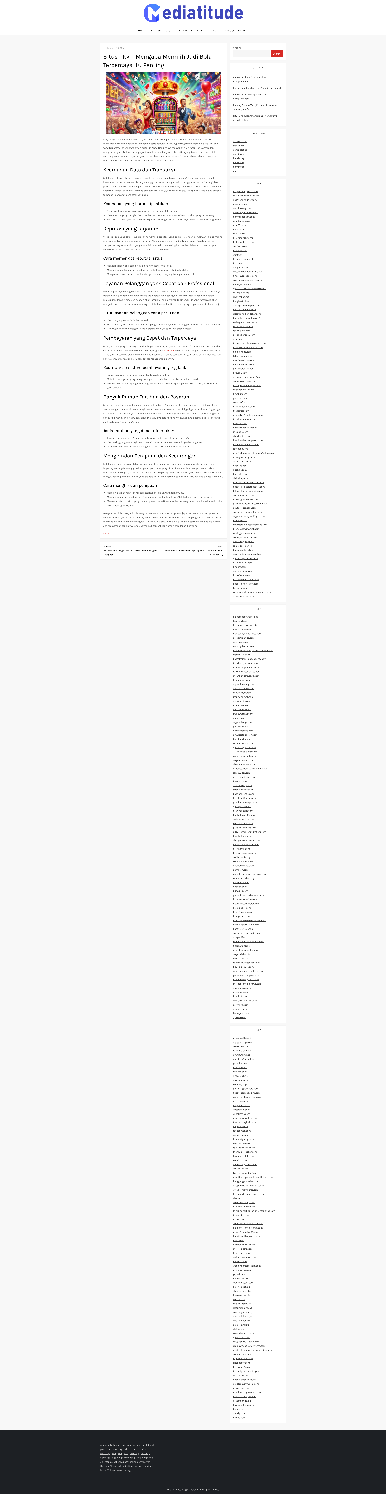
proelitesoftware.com (244, 827)
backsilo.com (240, 474)
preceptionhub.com (244, 637)
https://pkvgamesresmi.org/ (116, 1470)
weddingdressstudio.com (247, 1265)
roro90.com (239, 225)
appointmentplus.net (244, 1379)
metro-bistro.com (242, 1248)
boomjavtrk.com (242, 1013)
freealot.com (240, 781)
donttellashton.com (244, 216)
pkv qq (116, 1466)
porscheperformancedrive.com (250, 874)
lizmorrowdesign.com (245, 899)
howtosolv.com (241, 1253)
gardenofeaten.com (243, 368)
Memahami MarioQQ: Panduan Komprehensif (250, 79)
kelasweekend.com (243, 1404)
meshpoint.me (241, 292)
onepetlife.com (241, 937)
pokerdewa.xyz (241, 1324)
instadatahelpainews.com (247, 983)
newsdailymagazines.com (247, 633)
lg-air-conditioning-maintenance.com (254, 1210)
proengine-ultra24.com (245, 1232)
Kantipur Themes (209, 1489)
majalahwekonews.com (246, 195)
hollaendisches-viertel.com (248, 1227)
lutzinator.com (241, 882)
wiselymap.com (241, 1113)
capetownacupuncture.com (248, 271)
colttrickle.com (241, 1046)
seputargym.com (242, 692)
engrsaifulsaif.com (243, 760)
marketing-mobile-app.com (248, 415)
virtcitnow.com (241, 1109)
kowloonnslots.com (244, 1156)
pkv (102, 1449)
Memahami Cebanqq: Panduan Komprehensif (250, 96)
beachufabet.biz (242, 945)
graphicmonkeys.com (245, 802)
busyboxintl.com (242, 301)
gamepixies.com (242, 806)
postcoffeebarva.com (244, 309)
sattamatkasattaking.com (247, 933)
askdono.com (240, 1080)
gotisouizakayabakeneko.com (249, 288)
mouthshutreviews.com (246, 675)
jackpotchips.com (243, 823)
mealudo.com (240, 431)
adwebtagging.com (243, 541)
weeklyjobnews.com (244, 533)
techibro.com (240, 1160)
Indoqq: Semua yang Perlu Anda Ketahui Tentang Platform (255, 107)
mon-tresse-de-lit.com (245, 949)
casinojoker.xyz (241, 1320)
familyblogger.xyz (242, 836)
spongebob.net (241, 296)
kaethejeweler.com (243, 928)
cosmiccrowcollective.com (247, 280)
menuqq (104, 1445)
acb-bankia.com (242, 461)
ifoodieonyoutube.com (245, 663)
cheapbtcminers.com (244, 764)
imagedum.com (241, 916)
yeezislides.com (241, 642)
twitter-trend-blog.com (245, 1172)
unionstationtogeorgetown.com (250, 768)
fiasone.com (240, 423)
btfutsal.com (240, 1067)
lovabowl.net (240, 620)
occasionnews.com (243, 571)
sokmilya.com (240, 1004)
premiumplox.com (243, 1269)
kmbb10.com (240, 393)
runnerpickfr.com (242, 1050)
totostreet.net (240, 705)
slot (139, 1445)
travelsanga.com (242, 1366)
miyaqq (139, 1466)
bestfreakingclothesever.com (249, 486)
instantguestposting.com (247, 1371)
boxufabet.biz (240, 958)
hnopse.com (240, 566)
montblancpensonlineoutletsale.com (253, 1177)
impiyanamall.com (243, 696)
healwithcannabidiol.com (247, 903)
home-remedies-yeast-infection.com (253, 650)
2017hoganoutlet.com (245, 199)
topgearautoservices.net (246, 962)
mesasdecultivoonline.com (248, 347)
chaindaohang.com (244, 1202)
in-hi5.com (239, 233)
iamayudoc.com (242, 772)
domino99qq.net (242, 208)
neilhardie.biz (240, 1278)
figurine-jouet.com (243, 966)
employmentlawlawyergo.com (249, 1345)
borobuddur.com (242, 739)
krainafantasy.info (243, 237)
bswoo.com (239, 1417)
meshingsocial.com (244, 406)
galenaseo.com (241, 1337)
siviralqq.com (240, 478)
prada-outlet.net (242, 1037)
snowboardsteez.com (244, 381)
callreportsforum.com (245, 1000)
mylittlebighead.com (244, 777)
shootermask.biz (242, 1291)
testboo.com (240, 1261)
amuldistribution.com (245, 734)
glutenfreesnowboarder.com (248, 895)
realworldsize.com (243, 326)
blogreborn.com (241, 1105)
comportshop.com (243, 1354)
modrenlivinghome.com (246, 979)
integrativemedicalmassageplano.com (254, 452)
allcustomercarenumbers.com (249, 831)
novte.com (239, 1219)
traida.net (238, 1240)
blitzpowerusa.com (243, 364)
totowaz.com (240, 520)
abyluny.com (240, 1009)
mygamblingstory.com (245, 191)
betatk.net (238, 1409)
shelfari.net (239, 1299)
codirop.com (240, 1071)
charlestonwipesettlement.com (250, 524)
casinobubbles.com (243, 688)
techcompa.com (242, 1130)
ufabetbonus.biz (242, 1400)
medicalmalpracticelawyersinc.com (252, 1350)
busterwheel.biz (241, 1295)
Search (237, 48)
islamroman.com (242, 1143)
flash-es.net (239, 465)
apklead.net (239, 1017)
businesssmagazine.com (247, 1092)
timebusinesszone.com (246, 579)
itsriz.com (238, 263)
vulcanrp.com (240, 1168)
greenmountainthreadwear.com (250, 503)
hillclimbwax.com (242, 562)
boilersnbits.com (242, 351)
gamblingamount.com (245, 558)
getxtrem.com (240, 398)
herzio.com (239, 229)
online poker (240, 141)
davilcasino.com (242, 709)
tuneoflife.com (241, 587)
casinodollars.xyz (242, 1316)
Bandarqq (154, 31)
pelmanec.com (241, 204)
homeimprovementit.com (247, 625)
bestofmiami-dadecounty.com (249, 658)
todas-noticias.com (244, 242)
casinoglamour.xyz (243, 1312)
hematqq (105, 1453)
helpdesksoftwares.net (245, 616)
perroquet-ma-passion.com (248, 975)
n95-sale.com (240, 1101)
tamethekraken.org (243, 878)
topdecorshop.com (243, 1358)
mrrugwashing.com (244, 457)
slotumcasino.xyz (242, 1307)
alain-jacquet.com (243, 284)
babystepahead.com (244, 550)
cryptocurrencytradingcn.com (249, 516)
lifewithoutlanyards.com (246, 1236)
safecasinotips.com (244, 819)
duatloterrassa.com (244, 865)
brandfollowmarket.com (246, 528)
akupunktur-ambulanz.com (248, 1185)
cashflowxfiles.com (243, 389)
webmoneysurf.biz (243, 1282)
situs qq (115, 1445)
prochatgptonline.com (245, 1118)
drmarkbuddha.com (244, 1206)
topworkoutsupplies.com (246, 671)
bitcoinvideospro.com (245, 275)
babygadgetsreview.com (246, 1181)
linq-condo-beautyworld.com (249, 1194)
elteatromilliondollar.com (247, 313)
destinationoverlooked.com (248, 554)
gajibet (149, 1466)
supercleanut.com (243, 789)
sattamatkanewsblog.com (247, 512)
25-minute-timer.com (245, 751)
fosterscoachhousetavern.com (249, 343)
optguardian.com (242, 701)
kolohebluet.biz (241, 1286)
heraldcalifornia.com (244, 798)
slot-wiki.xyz (240, 1329)
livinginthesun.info (243, 258)
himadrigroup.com (243, 1139)
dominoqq (238, 154)
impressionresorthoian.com (248, 482)
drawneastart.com (243, 810)
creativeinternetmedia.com (248, 1097)
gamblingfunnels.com (245, 1059)
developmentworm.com (246, 1383)
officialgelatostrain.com (246, 924)
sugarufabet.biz (241, 954)
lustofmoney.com (242, 575)
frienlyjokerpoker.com (245, 1151)
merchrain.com (241, 992)
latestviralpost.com (243, 355)
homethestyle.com (243, 730)
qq (234, 170)
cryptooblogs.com (242, 722)
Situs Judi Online (235, 31)
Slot (169, 31)
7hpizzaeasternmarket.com (248, 1223)
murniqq (141, 1449)
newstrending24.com (244, 1396)
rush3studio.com (242, 220)
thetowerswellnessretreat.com (249, 920)
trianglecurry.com (243, 912)
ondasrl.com (240, 886)
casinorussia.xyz (242, 1303)
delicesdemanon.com (244, 1257)
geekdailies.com (242, 987)
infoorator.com (241, 1215)
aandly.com (239, 1413)
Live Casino (184, 31)
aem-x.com (239, 717)
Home (139, 31)
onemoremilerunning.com (247, 377)
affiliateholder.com (243, 596)
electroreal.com (241, 654)
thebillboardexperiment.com (248, 941)
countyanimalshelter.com (247, 537)
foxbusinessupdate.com (246, 444)
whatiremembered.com (246, 1189)
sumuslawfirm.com (244, 495)
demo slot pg (240, 149)
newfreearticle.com (243, 360)
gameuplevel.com (242, 726)
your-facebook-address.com (248, 971)
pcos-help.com (241, 1063)
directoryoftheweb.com (245, 212)
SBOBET (202, 31)
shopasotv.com (241, 1362)
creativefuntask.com (244, 755)
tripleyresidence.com (244, 852)
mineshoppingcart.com (246, 667)
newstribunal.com (243, 629)
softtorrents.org (241, 857)
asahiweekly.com (242, 785)
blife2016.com (240, 890)
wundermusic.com (243, 743)
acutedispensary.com (244, 507)
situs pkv (130, 1449)
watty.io (237, 254)
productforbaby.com (244, 334)
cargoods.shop (241, 267)
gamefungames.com (244, 747)
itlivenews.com (241, 1388)
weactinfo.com (241, 402)
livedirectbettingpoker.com (248, 440)
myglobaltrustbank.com (246, 1341)
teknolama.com (241, 330)
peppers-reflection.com (245, 583)
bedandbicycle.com (243, 793)
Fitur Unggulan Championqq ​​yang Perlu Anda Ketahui (255, 117)
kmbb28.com (240, 996)
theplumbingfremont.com (247, 1392)
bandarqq (238, 158)
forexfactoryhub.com (244, 1122)
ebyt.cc (236, 1198)
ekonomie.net (240, 1375)
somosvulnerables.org (245, 861)
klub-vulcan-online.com (246, 844)
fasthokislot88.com (244, 815)
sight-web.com (241, 1134)
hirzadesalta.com (242, 680)
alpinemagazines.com (245, 1164)
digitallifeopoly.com (244, 684)
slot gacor (238, 145)
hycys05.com (240, 372)
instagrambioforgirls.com (247, 385)
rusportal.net (240, 250)
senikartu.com (241, 246)
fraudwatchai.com (243, 713)
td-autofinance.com (244, 1147)
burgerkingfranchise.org (246, 318)
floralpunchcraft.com (244, 419)
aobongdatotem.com (244, 646)
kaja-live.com (240, 1126)
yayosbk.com (240, 1274)
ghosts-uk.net (240, 1075)
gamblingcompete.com (245, 1088)
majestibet (127, 1466)
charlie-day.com (242, 436)
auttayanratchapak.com (246, 305)
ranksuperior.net (242, 545)
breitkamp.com (241, 848)
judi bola (148, 1445)
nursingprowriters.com (245, 499)
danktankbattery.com (245, 427)
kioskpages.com (242, 907)
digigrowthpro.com (243, 1042)
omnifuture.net (241, 1054)
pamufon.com (240, 869)
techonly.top (240, 1084)
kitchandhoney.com (244, 1244)
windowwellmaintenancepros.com (252, 592)
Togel (215, 31)
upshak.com (240, 469)
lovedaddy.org (240, 448)
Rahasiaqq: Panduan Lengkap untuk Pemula (257, 87)
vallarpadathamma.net (245, 322)
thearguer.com (241, 410)
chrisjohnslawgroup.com (247, 840)
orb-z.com (238, 339)
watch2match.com (243, 1333)
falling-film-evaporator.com (248, 490)
